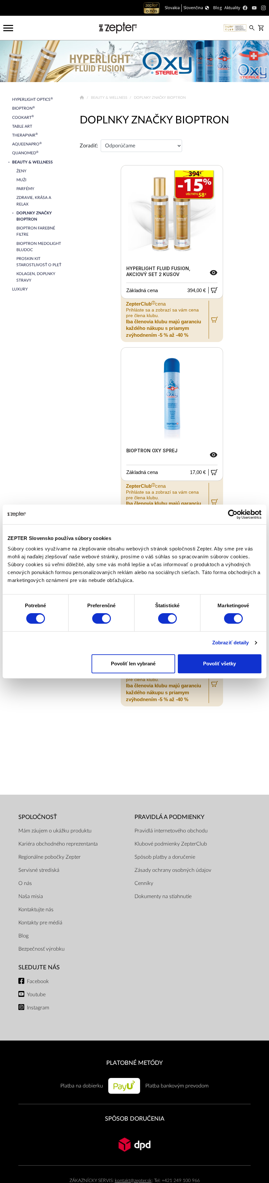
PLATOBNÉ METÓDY (134, 1063)
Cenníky (143, 883)
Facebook (38, 981)
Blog (23, 935)
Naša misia (30, 896)
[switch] (101, 618)
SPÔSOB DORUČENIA (134, 1119)
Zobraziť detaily (230, 642)
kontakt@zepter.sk (133, 1180)
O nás (25, 883)
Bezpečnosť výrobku (41, 949)
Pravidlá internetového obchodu (171, 830)
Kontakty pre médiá (40, 922)
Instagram (38, 1007)
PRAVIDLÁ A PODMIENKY (169, 817)
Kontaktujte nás (35, 909)
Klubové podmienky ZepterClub (170, 844)
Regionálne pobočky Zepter (49, 857)
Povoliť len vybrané (133, 663)
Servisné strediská (38, 870)
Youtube (36, 994)
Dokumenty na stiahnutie (163, 896)
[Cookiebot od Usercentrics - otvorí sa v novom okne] (232, 514)
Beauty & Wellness (109, 97)
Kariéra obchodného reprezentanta (58, 844)
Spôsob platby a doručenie (164, 857)
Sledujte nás (39, 967)
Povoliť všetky (219, 663)
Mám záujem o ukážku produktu (55, 830)
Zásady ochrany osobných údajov (172, 870)
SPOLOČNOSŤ (37, 817)
